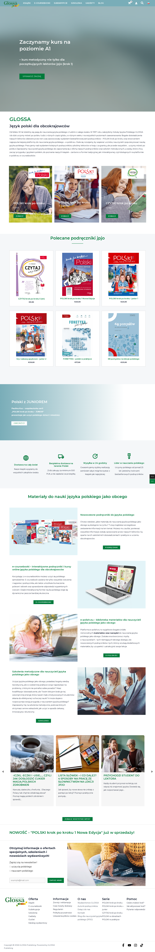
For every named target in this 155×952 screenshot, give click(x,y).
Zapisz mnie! (55, 880)
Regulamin (58, 909)
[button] (142, 3)
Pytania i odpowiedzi (136, 909)
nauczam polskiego (22, 870)
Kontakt (81, 913)
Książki (31, 903)
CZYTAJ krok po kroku (112, 913)
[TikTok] (141, 945)
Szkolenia (32, 913)
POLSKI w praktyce (110, 919)
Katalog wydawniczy (37, 923)
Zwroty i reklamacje (62, 902)
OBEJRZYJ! (19, 423)
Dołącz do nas (84, 909)
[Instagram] (135, 945)
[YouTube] (129, 945)
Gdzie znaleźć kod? (135, 903)
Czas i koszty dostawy (62, 906)
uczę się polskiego (21, 866)
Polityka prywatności (62, 913)
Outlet (31, 919)
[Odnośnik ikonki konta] (136, 3)
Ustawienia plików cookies (64, 916)
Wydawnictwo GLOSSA (88, 903)
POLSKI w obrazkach (111, 916)
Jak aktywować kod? (136, 906)
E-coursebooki (35, 906)
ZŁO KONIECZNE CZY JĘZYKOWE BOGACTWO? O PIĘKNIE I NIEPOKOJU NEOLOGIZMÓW (76, 780)
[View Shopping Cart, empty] (129, 3)
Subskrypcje (34, 909)
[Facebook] (123, 945)
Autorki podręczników (88, 906)
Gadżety (32, 916)
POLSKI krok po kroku (112, 903)
